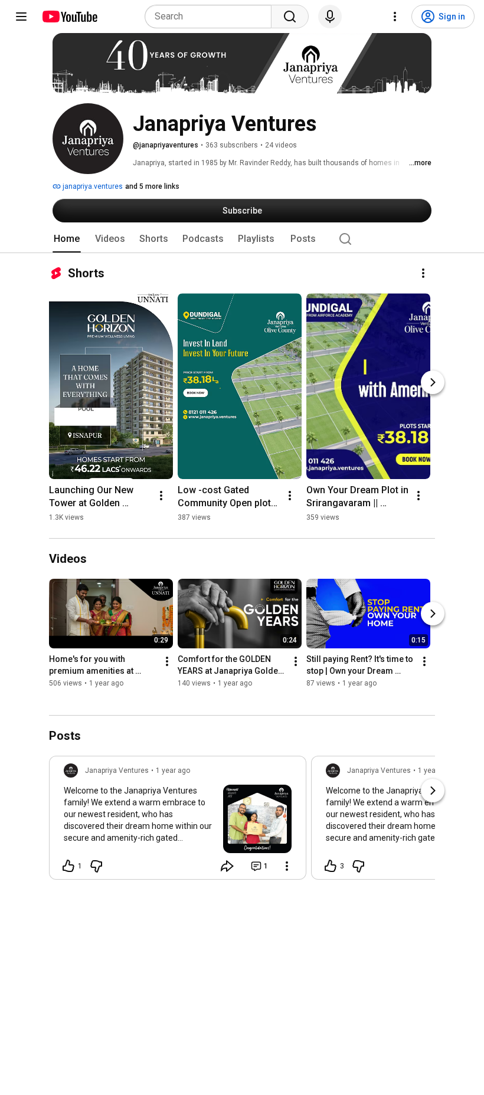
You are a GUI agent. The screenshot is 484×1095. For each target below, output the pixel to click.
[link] (178, 821)
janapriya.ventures (92, 186)
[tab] (67, 239)
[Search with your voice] (330, 16)
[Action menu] (287, 866)
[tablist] (242, 239)
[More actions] (423, 273)
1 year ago (173, 770)
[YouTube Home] (69, 16)
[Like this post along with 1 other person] (68, 866)
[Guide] (21, 16)
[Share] (227, 866)
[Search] (290, 16)
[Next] (432, 382)
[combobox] (212, 16)
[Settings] (395, 16)
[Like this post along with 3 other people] (330, 866)
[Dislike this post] (96, 866)
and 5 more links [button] (152, 186)
